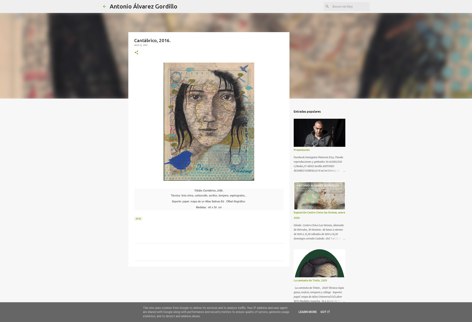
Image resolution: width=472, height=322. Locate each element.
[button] (136, 52)
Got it (325, 312)
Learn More (308, 312)
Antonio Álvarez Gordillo (143, 6)
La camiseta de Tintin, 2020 (310, 280)
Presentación (302, 149)
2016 (138, 218)
